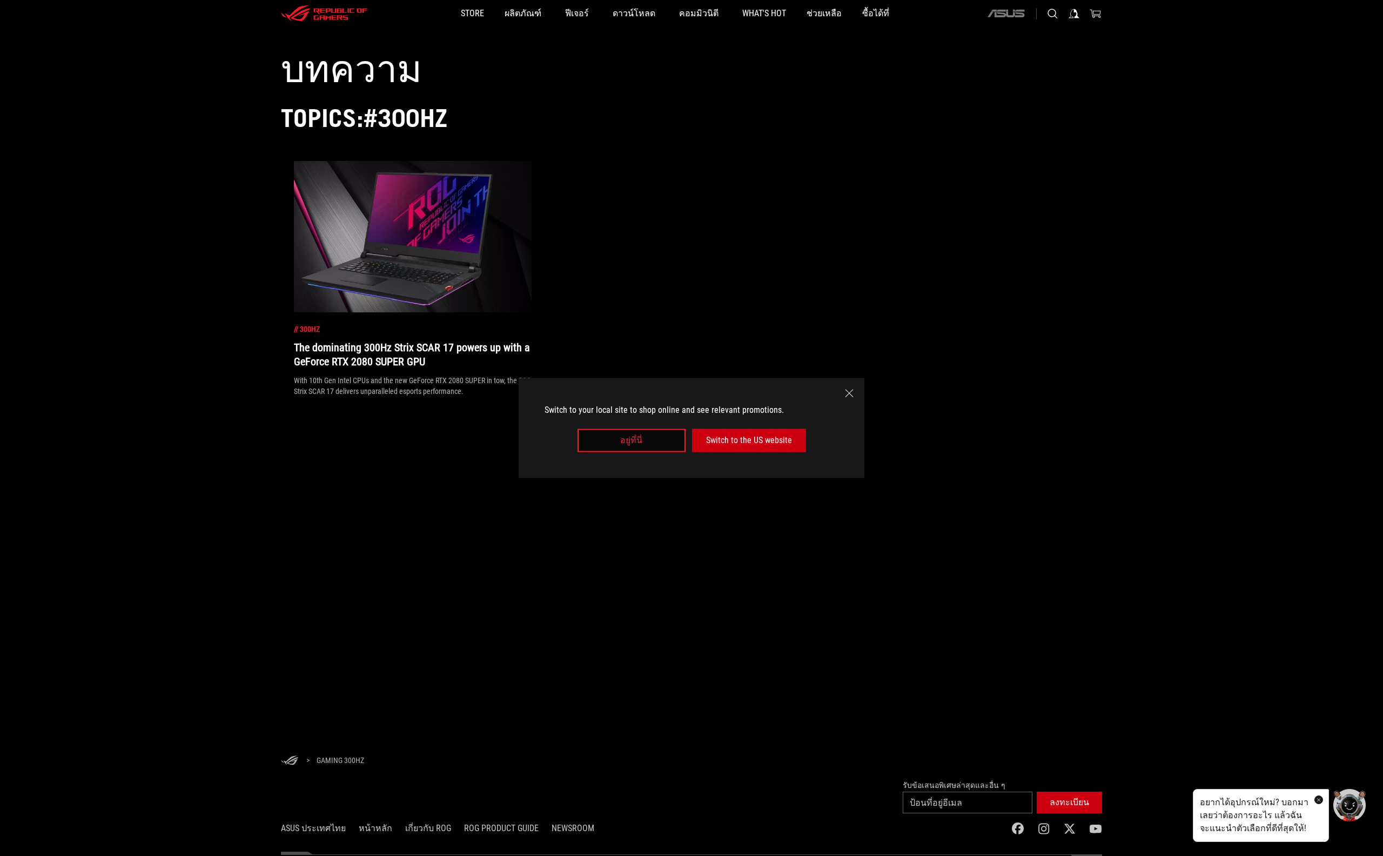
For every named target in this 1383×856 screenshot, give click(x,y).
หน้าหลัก (375, 828)
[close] (849, 393)
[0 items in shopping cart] (1095, 13)
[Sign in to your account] (1074, 13)
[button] (1069, 802)
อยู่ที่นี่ (631, 440)
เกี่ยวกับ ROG (428, 828)
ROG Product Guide (501, 828)
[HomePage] (289, 761)
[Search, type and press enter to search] (1052, 13)
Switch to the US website (749, 440)
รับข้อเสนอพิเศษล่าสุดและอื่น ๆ (954, 785)
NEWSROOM (573, 828)
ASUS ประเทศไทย (313, 828)
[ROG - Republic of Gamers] (324, 13)
